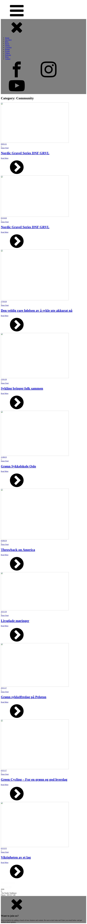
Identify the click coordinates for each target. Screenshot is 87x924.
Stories (7, 45)
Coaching (8, 47)
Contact (7, 59)
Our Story (8, 40)
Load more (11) (6, 887)
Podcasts (8, 55)
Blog (6, 42)
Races (7, 43)
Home (7, 38)
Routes (7, 49)
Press (7, 57)
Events (7, 51)
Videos (7, 53)
